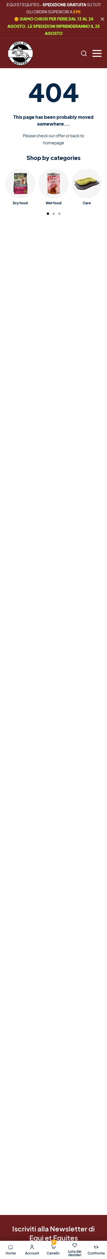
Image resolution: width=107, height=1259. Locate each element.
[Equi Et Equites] (20, 53)
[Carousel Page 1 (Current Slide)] (48, 214)
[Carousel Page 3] (59, 214)
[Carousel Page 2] (54, 214)
